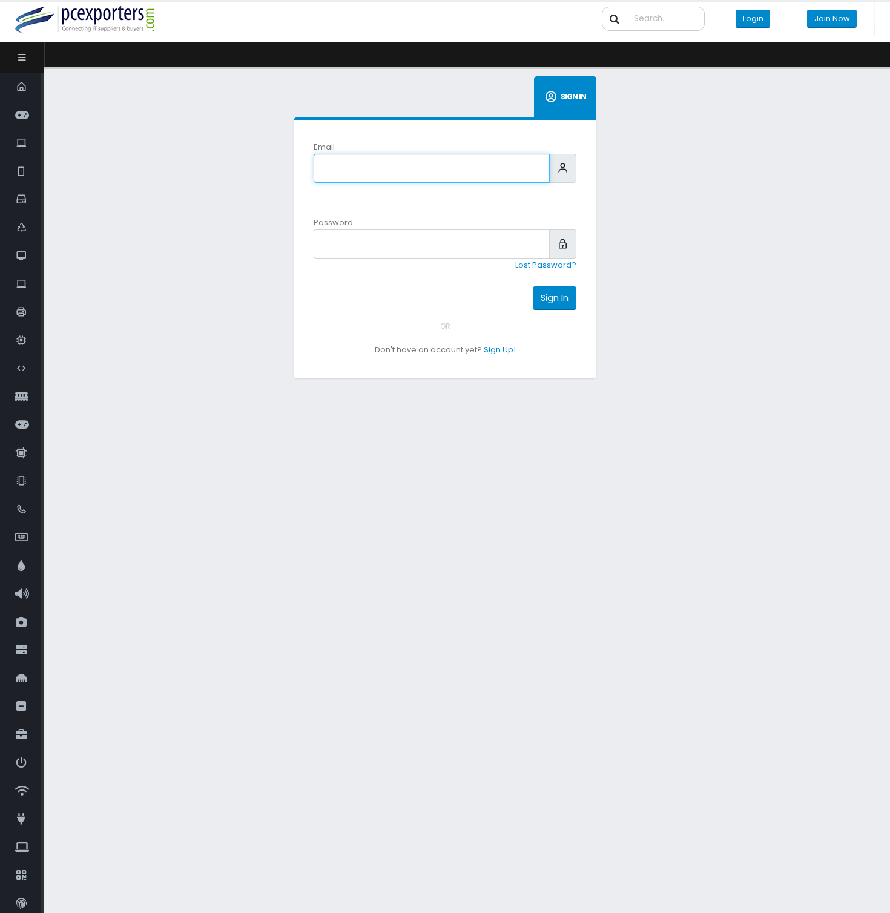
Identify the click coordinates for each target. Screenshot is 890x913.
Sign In (555, 298)
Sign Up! (500, 349)
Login (753, 18)
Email (324, 147)
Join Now (832, 18)
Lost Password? (545, 265)
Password (333, 222)
